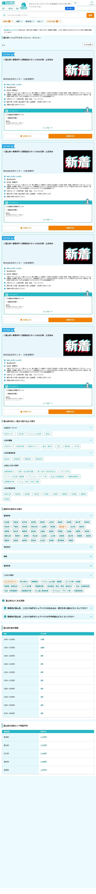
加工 (58, 446)
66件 (42, 647)
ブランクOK (64, 471)
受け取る (70, 8)
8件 (42, 656)
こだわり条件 (52, 21)
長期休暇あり (9, 471)
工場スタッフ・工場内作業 (14, 446)
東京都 (27, 494)
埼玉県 (36, 494)
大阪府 (55, 494)
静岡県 (83, 494)
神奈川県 (7, 494)
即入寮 (21, 434)
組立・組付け (48, 446)
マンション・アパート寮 (37, 476)
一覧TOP (10, 8)
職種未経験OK (73, 476)
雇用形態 (28, 21)
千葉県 (45, 494)
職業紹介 (28, 459)
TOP (3, 8)
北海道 (74, 494)
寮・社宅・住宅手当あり (47, 471)
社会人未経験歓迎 (57, 476)
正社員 (6, 459)
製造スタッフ (33, 446)
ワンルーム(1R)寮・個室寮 (14, 476)
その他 (76, 446)
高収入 (48, 434)
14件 (42, 639)
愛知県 (17, 494)
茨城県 (6, 499)
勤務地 (6, 21)
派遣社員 (17, 459)
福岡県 (64, 494)
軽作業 (67, 446)
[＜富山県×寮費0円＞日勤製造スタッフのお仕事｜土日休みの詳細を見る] (48, 95)
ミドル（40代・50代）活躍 (29, 481)
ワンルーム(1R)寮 (34, 434)
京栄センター (9, 434)
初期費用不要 (9, 481)
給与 (39, 21)
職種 (18, 21)
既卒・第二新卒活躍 (26, 471)
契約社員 (39, 459)
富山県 (18, 8)
